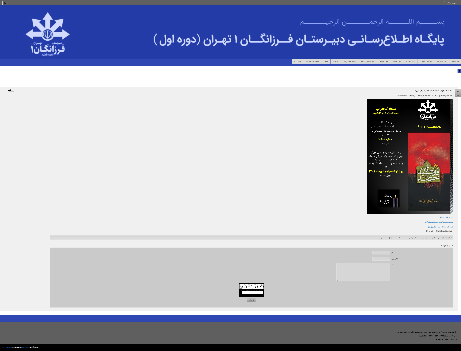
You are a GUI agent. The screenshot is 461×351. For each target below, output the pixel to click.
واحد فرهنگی (410, 61)
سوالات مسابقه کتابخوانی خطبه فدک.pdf (439, 222)
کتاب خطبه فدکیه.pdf (445, 217)
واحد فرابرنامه (383, 61)
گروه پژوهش (397, 61)
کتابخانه (335, 61)
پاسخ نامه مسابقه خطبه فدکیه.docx (440, 227)
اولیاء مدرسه (441, 61)
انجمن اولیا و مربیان (312, 61)
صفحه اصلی (454, 61)
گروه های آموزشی (426, 61)
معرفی (326, 61)
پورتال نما (25, 347)
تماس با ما (297, 61)
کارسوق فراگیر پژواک (350, 61)
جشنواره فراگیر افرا (367, 61)
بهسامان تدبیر (6, 347)
